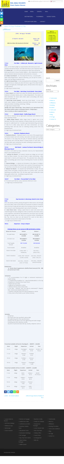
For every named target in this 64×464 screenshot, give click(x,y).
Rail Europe (8, 428)
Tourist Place (37, 435)
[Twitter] (8, 391)
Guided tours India (24, 421)
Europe (39, 11)
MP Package (22, 435)
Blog (51, 114)
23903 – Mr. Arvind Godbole (12, 396)
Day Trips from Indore (25, 437)
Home (26, 11)
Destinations (29, 16)
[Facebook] (5, 391)
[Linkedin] (11, 391)
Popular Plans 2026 (30, 21)
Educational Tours (24, 430)
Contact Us (53, 119)
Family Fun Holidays (39, 421)
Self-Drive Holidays (9, 423)
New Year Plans (38, 430)
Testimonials (53, 98)
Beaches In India (38, 419)
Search (48, 78)
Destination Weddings (25, 433)
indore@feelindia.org (35, 1)
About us (52, 100)
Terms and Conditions (54, 428)
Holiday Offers (37, 433)
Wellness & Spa (9, 425)
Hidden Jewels (22, 444)
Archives (48, 89)
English (53, 1)
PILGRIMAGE (39, 16)
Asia (46, 11)
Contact (42, 21)
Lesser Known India (39, 428)
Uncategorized (37, 437)
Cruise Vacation (9, 430)
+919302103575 (46, 1)
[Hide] (0, 25)
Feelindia (13, 452)
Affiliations (53, 103)
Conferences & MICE (24, 424)
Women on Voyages (24, 419)
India (31, 11)
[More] (17, 391)
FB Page (52, 117)
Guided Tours (51, 16)
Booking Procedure (53, 426)
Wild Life (36, 440)
